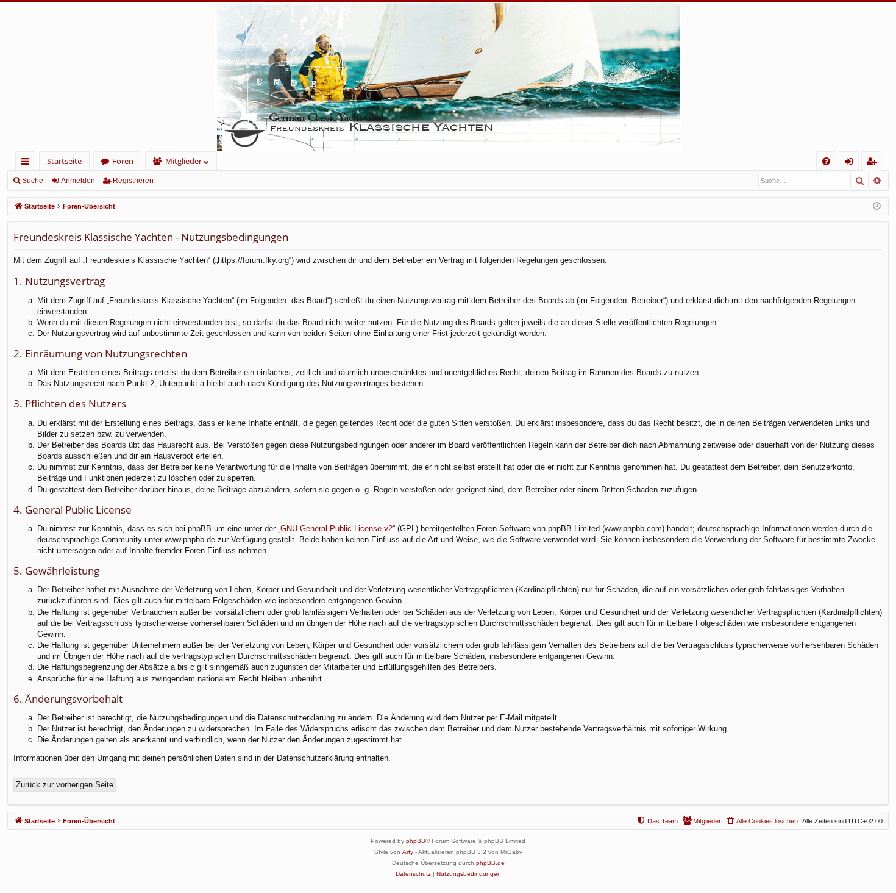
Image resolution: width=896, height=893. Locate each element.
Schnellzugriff (28, 163)
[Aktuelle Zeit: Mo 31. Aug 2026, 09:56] (877, 206)
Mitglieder (183, 161)
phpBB (415, 840)
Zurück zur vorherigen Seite (64, 784)
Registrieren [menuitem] (874, 163)
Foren (122, 161)
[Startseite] (448, 76)
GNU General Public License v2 (336, 528)
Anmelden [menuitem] (851, 163)
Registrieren (133, 180)
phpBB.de (490, 862)
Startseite (64, 161)
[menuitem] (826, 161)
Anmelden (78, 180)
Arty (407, 851)
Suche (32, 180)
